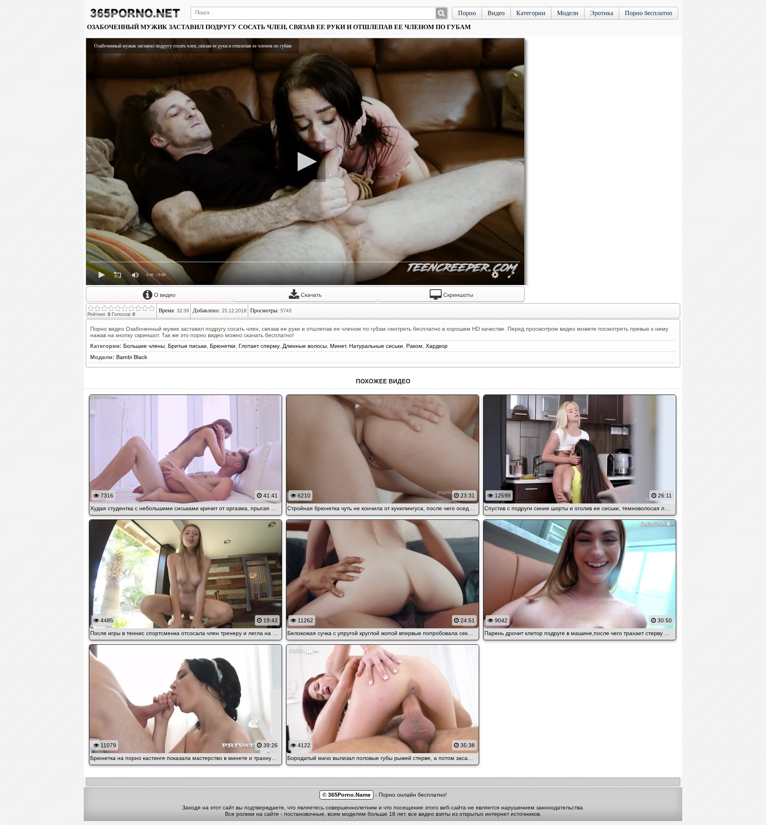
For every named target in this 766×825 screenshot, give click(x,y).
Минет (338, 346)
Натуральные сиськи (376, 346)
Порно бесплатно (648, 13)
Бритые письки (187, 346)
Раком (414, 346)
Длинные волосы (304, 346)
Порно (467, 13)
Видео (496, 13)
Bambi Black (131, 357)
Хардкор (437, 346)
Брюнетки (222, 346)
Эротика (601, 13)
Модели (567, 13)
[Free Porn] (135, 17)
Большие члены (144, 346)
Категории (530, 13)
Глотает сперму (259, 346)
